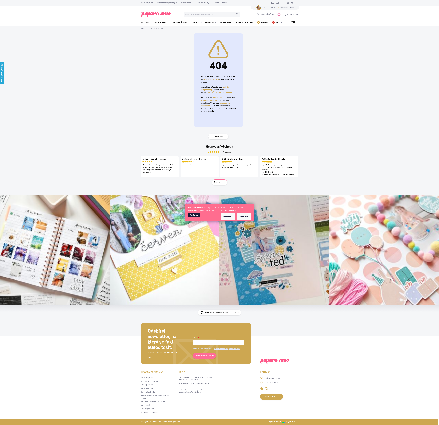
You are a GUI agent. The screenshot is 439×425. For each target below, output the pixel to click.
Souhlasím (244, 216)
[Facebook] (262, 388)
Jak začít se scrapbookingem (166, 3)
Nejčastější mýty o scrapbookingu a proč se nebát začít (194, 385)
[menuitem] (146, 22)
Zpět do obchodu (220, 136)
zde (234, 210)
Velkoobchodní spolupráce (150, 412)
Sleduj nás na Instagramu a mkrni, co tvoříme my (221, 312)
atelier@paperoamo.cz (273, 378)
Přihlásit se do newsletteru (204, 356)
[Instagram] (266, 388)
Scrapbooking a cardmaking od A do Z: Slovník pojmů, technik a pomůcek (195, 378)
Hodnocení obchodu (219, 146)
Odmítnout (227, 216)
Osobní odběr (145, 405)
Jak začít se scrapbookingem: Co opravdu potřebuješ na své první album (194, 391)
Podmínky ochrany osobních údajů (153, 401)
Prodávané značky (202, 3)
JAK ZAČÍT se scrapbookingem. (219, 92)
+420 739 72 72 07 (271, 383)
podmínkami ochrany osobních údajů (227, 349)
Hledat (236, 14)
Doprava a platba (147, 3)
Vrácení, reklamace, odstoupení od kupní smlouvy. (155, 397)
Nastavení (194, 215)
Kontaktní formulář (271, 397)
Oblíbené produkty (147, 409)
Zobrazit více (219, 182)
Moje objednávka (186, 3)
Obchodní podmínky (219, 3)
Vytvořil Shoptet (275, 422)
